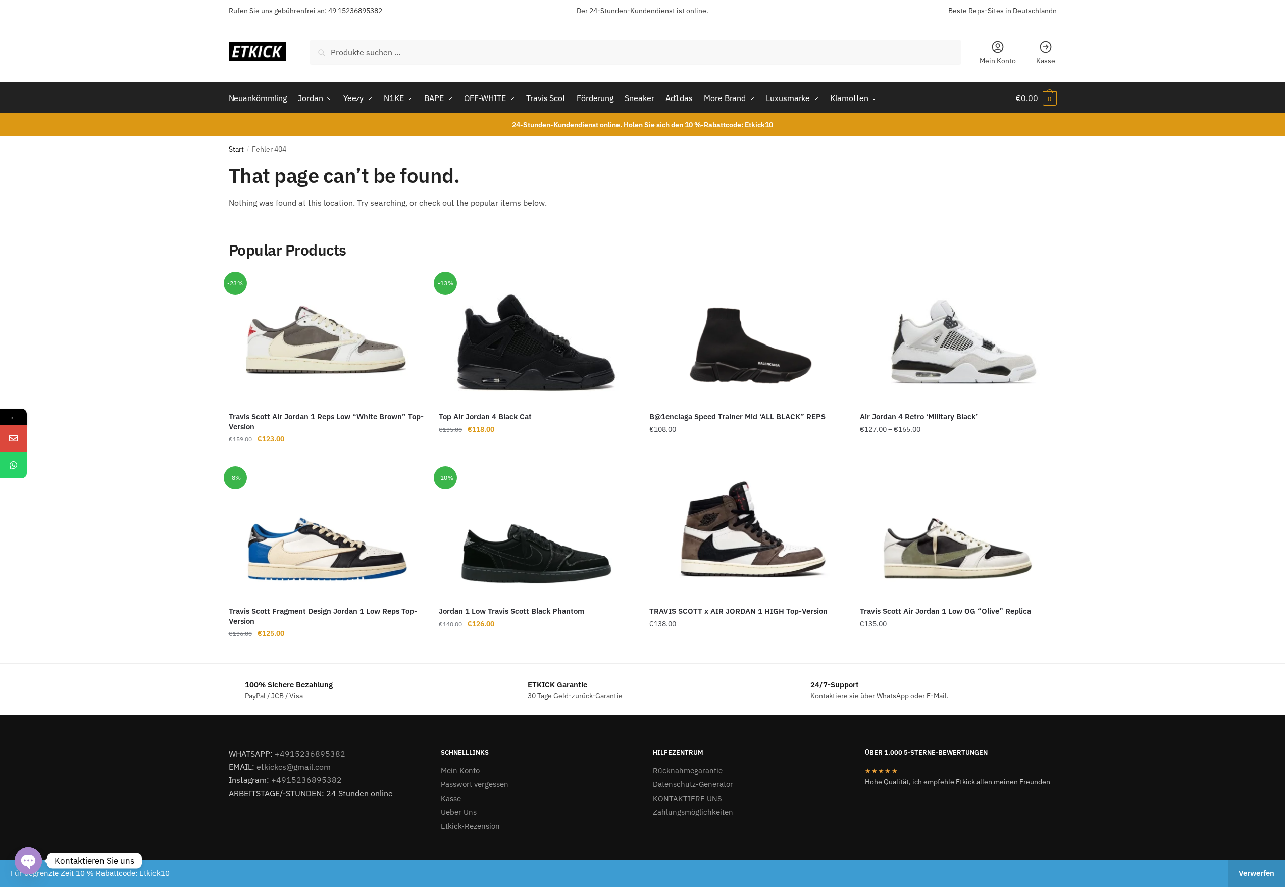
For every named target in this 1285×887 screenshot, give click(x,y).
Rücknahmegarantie (688, 770)
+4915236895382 (310, 754)
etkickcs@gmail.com (293, 767)
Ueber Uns (459, 812)
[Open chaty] (28, 860)
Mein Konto (998, 60)
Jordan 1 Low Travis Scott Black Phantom (511, 611)
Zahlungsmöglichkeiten (693, 812)
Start (236, 149)
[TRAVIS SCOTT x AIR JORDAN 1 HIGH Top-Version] (747, 534)
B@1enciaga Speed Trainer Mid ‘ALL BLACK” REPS (737, 416)
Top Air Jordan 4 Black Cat (485, 416)
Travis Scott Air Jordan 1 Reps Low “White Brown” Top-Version (326, 421)
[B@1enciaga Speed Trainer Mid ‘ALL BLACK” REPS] (747, 339)
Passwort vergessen (474, 784)
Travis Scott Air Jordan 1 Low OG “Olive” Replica (945, 611)
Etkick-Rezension (470, 826)
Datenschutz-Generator (693, 784)
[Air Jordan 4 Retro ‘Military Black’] (957, 339)
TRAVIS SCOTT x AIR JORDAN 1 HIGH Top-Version (738, 611)
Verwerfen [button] (1256, 873)
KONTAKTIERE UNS (687, 798)
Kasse (1045, 60)
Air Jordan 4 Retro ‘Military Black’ (919, 416)
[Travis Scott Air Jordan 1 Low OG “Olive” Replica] (957, 534)
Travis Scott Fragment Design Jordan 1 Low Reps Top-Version (323, 616)
